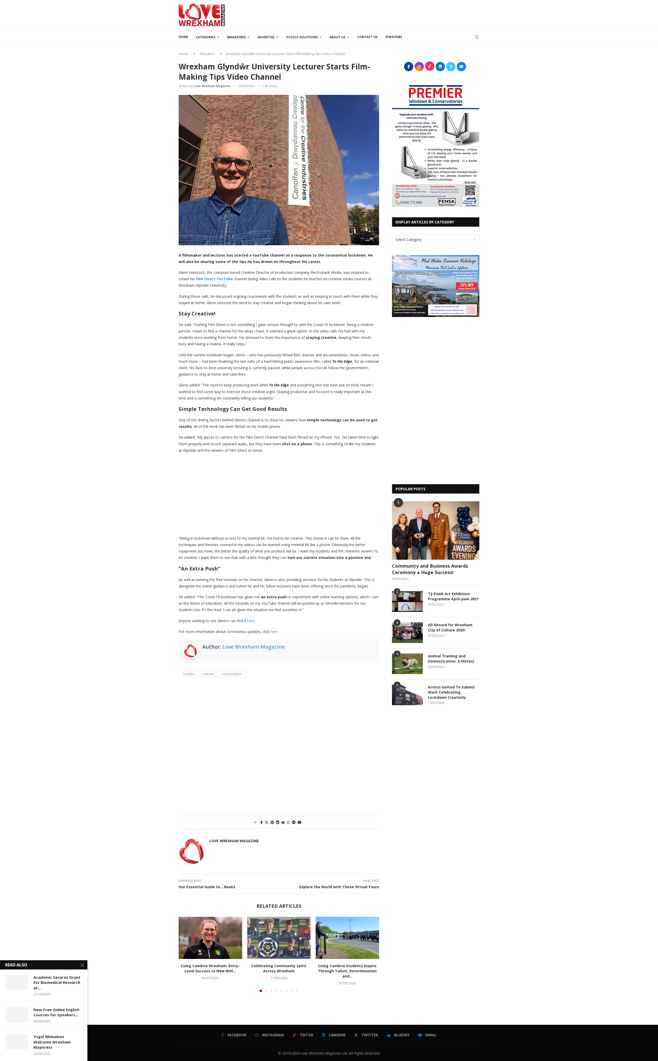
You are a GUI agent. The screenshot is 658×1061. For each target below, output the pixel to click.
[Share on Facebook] (261, 822)
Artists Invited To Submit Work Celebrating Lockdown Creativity (451, 692)
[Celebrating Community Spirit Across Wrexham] (279, 938)
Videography (232, 674)
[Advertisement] (385, 14)
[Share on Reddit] (283, 822)
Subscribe (393, 37)
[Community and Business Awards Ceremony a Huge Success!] (435, 530)
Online (208, 674)
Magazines (236, 37)
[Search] (476, 37)
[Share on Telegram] (294, 822)
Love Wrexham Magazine (212, 86)
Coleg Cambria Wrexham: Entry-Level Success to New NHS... (210, 968)
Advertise (266, 37)
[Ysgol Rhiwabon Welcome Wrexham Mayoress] (16, 1041)
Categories (205, 37)
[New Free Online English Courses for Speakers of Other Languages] (16, 1014)
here (251, 620)
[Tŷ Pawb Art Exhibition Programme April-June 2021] (407, 601)
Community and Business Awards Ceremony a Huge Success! (430, 569)
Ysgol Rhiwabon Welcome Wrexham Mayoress (52, 1042)
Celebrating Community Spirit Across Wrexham (278, 968)
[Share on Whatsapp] (288, 822)
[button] (185, 954)
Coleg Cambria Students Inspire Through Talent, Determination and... (347, 970)
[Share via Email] (299, 822)
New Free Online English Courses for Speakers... (56, 1012)
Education (207, 53)
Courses (188, 674)
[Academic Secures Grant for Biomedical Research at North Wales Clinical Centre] (16, 982)
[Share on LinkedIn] (277, 822)
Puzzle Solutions (302, 37)
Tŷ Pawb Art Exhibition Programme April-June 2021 (453, 596)
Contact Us (367, 37)
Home (183, 37)
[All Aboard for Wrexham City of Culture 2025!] (407, 632)
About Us (337, 37)
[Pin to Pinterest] (272, 822)
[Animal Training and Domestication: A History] (407, 664)
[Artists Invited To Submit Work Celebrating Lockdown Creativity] (407, 695)
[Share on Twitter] (266, 822)
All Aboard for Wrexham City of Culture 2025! (450, 627)
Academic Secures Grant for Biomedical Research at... (56, 982)
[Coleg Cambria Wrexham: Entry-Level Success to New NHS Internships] (210, 938)
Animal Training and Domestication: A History (451, 659)
